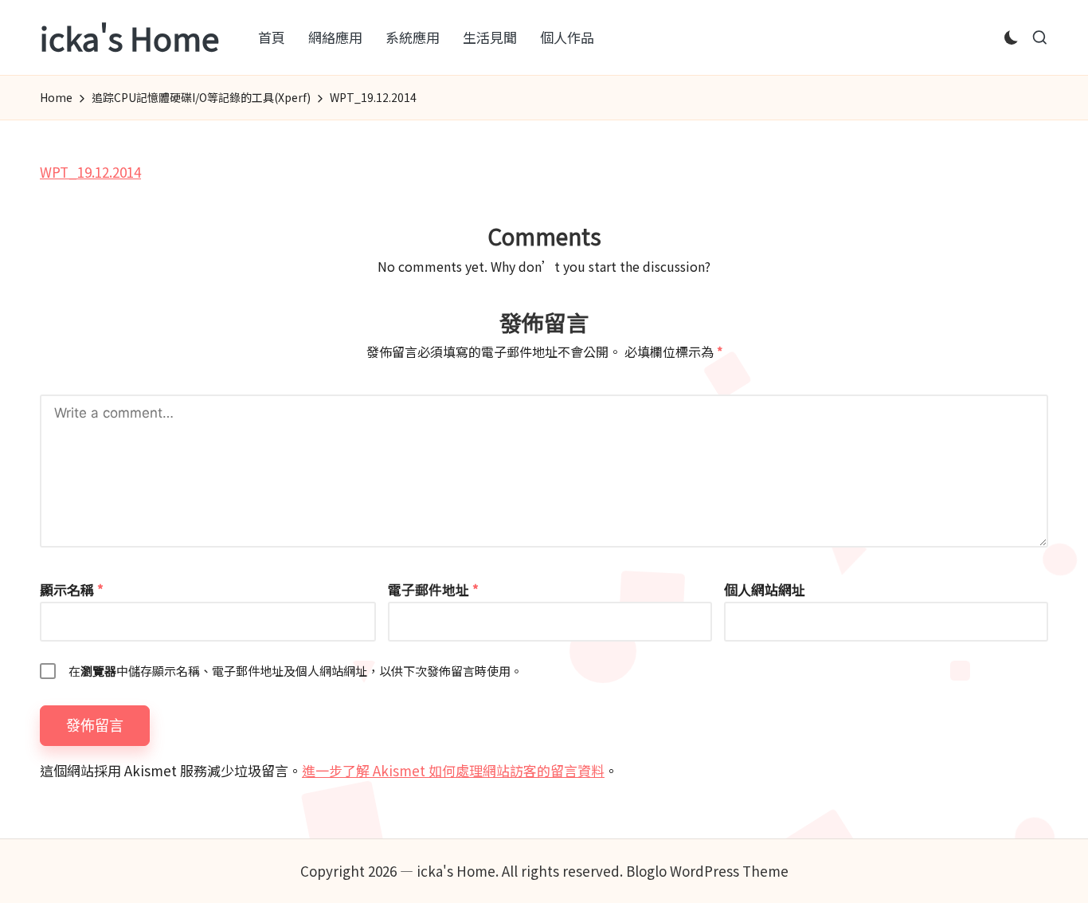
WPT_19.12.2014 (90, 172)
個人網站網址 (764, 589)
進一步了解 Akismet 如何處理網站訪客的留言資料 (453, 770)
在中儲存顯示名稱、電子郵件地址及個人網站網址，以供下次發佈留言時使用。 (295, 670)
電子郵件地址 (433, 589)
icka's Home (129, 37)
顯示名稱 (72, 589)
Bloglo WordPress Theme (707, 871)
